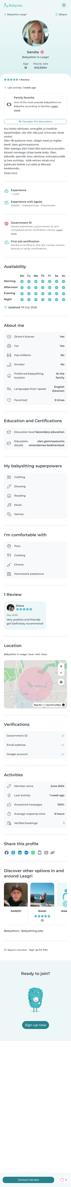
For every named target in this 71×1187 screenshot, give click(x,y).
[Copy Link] (52, 852)
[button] (25, 615)
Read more (10, 172)
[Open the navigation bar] (64, 5)
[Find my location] (61, 682)
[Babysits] (13, 5)
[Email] (46, 852)
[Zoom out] (61, 672)
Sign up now (35, 1025)
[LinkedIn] (19, 852)
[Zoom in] (61, 666)
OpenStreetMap (53, 704)
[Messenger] (26, 852)
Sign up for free (38, 949)
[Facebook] (6, 852)
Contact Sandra (28, 1179)
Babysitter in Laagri (35, 57)
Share (62, 14)
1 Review (23, 79)
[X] (13, 852)
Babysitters (11, 930)
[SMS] (39, 852)
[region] (35, 684)
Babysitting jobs (32, 930)
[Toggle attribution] (63, 705)
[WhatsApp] (33, 852)
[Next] (66, 904)
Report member (17, 949)
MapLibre (38, 704)
